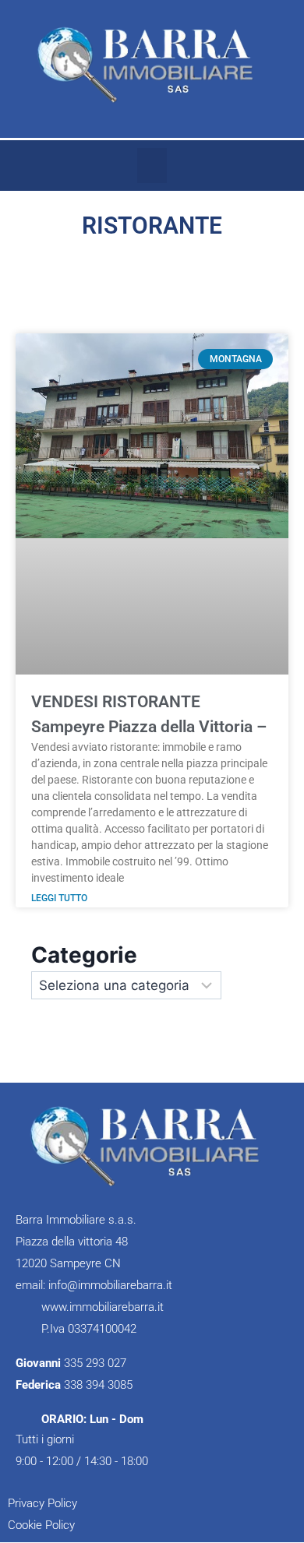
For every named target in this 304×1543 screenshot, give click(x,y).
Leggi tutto (59, 898)
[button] (152, 165)
